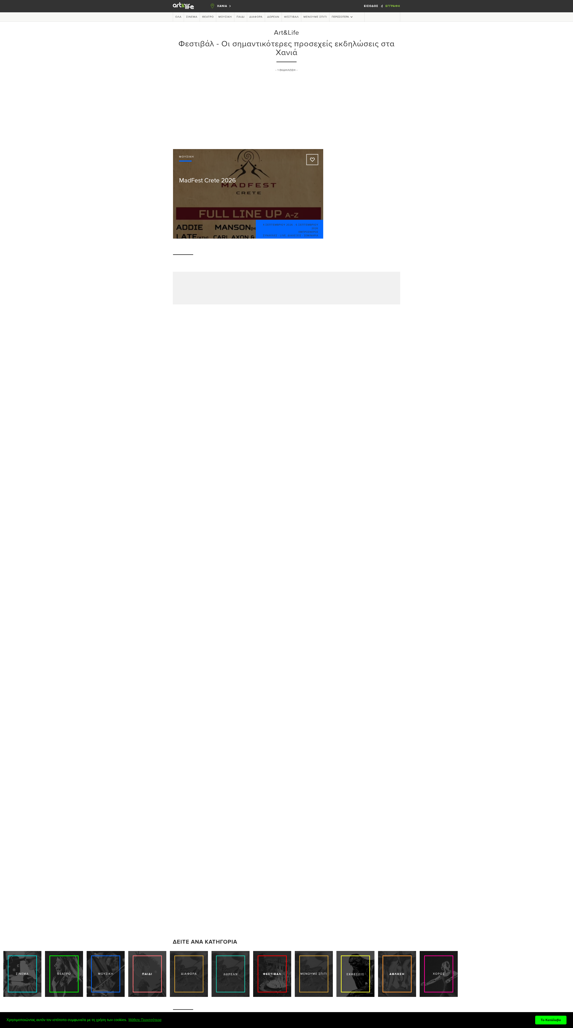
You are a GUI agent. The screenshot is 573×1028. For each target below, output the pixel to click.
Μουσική (225, 17)
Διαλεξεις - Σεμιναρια (303, 235)
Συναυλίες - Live (274, 235)
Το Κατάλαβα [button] (551, 1020)
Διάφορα (256, 17)
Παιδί (241, 17)
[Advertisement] (286, 109)
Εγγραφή (392, 6)
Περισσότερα (340, 17)
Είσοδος (371, 6)
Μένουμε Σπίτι (315, 17)
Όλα (178, 17)
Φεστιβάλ (291, 17)
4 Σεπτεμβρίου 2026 (278, 225)
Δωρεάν (273, 17)
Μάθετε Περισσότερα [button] (144, 1020)
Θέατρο (208, 17)
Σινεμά (191, 17)
